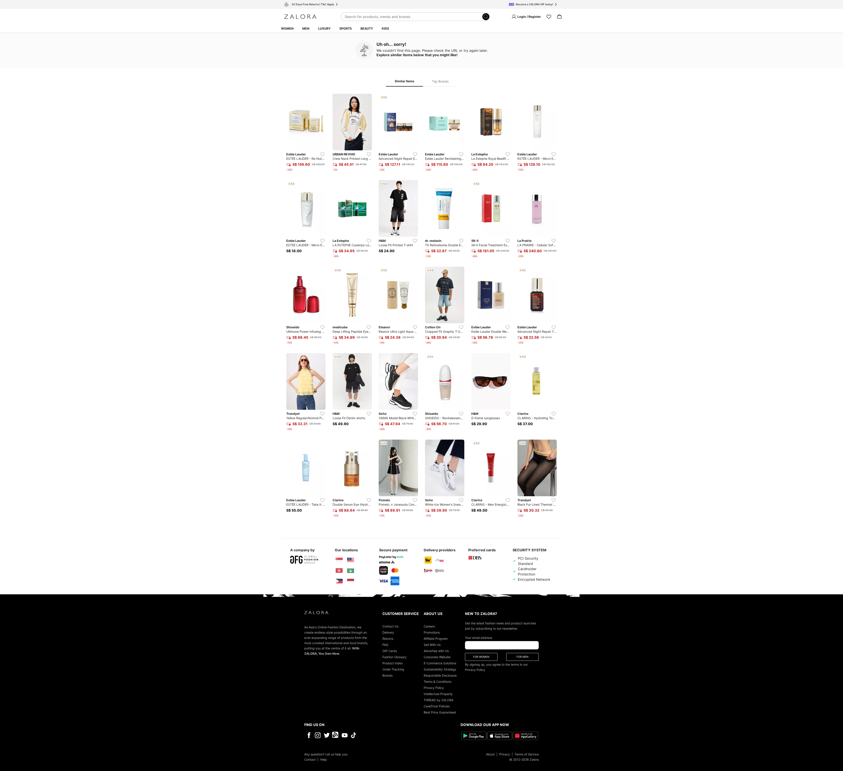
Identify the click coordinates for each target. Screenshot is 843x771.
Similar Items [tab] (404, 81)
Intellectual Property (438, 694)
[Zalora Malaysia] (350, 560)
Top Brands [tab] (440, 81)
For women (481, 656)
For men (522, 656)
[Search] (485, 16)
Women (287, 28)
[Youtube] (344, 735)
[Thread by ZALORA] (335, 735)
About (490, 754)
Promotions (432, 632)
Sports (345, 28)
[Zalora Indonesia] (350, 581)
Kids (385, 28)
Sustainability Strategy (440, 669)
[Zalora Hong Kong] (339, 570)
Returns (387, 638)
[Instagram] (317, 735)
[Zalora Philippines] (339, 581)
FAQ (385, 645)
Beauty (366, 28)
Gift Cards (389, 651)
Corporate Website (437, 657)
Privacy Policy (434, 688)
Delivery (388, 632)
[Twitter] (326, 735)
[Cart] (559, 16)
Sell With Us (432, 645)
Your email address (478, 638)
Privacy (504, 754)
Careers (429, 626)
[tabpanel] (421, 306)
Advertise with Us (436, 651)
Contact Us (390, 626)
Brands (387, 675)
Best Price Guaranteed (440, 712)
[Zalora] (300, 16)
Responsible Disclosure (440, 675)
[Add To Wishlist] (322, 154)
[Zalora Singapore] (339, 560)
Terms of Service (527, 754)
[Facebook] (308, 735)
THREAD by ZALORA (438, 700)
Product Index (392, 663)
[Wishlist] (548, 16)
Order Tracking (393, 669)
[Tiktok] (382, 735)
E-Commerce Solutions (440, 663)
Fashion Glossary (394, 657)
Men (305, 28)
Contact (310, 759)
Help (323, 759)
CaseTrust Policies (437, 706)
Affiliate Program (436, 638)
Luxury (324, 28)
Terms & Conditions (437, 681)
